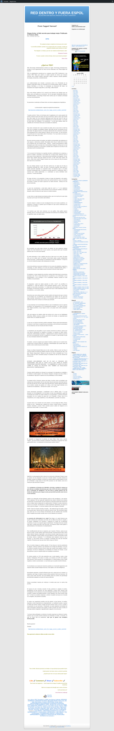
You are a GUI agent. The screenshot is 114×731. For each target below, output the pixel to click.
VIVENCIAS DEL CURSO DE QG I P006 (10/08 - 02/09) (80, 366)
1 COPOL (75, 197)
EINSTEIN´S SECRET (77, 328)
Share (47, 708)
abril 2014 (75, 94)
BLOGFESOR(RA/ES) (77, 322)
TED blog (75, 347)
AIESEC (75, 318)
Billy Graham (38, 702)
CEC (74, 243)
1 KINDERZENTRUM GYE (78, 213)
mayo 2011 (75, 137)
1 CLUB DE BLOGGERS (78, 195)
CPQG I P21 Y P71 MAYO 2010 (80, 252)
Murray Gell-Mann (55, 707)
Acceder (75, 374)
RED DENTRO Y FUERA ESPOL (57, 13)
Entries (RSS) (52, 726)
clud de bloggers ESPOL (78, 323)
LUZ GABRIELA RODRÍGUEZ (79, 305)
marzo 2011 (75, 140)
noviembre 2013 (76, 100)
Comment (44, 702)
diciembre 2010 (76, 144)
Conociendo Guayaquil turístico (79, 325)
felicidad (52, 704)
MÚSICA (75, 270)
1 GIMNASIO (76, 210)
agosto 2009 (76, 164)
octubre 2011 (76, 131)
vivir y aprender (76, 350)
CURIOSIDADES (76, 256)
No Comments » (50, 716)
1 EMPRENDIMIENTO (77, 202)
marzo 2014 (75, 95)
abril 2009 (75, 169)
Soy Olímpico (76, 290)
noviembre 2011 (76, 130)
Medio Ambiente (76, 267)
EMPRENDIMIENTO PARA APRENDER (39, 703)
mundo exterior (46, 707)
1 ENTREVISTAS (51, 712)
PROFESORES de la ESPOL (79, 273)
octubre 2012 (76, 116)
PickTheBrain (76, 344)
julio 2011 (75, 135)
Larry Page (37, 707)
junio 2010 (75, 151)
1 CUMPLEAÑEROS (77, 200)
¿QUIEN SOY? (76, 182)
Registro (75, 373)
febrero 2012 (76, 126)
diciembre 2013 (76, 99)
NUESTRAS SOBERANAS (78, 272)
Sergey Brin (43, 708)
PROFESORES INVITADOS (79, 274)
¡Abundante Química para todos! (80, 315)
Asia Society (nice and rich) (78, 319)
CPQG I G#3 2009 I (77, 251)
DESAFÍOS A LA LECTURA (79, 258)
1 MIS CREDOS (59, 712)
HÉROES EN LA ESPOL (78, 264)
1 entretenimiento (42, 712)
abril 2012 (75, 124)
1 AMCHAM (75, 185)
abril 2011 (75, 139)
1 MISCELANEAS (77, 221)
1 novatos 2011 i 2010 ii (78, 223)
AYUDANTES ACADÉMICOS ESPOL (80, 241)
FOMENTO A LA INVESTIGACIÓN (48, 714)
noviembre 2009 (76, 160)
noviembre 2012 (76, 115)
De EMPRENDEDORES (78, 327)
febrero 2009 (76, 171)
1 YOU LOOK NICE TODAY (79, 237)
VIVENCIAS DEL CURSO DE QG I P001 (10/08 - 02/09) (80, 364)
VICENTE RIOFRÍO (44, 709)
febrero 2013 (76, 111)
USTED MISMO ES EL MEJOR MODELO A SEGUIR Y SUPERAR (79, 355)
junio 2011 (75, 136)
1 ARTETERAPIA (76, 187)
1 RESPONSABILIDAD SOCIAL (79, 229)
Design (56, 702)
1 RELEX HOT (76, 226)
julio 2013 (75, 105)
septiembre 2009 (76, 162)
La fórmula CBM (76, 339)
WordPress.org (76, 378)
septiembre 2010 (76, 147)
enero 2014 (75, 97)
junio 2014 (75, 91)
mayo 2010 (75, 152)
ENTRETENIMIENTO (40, 704)
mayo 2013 (75, 107)
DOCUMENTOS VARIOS (78, 259)
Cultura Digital (76, 254)
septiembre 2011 (76, 132)
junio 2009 (75, 166)
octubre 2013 (76, 101)
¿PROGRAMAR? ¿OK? (78, 302)
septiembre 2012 (76, 117)
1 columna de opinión (77, 196)
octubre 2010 (76, 146)
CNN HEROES (76, 324)
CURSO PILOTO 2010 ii (78, 257)
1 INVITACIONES (77, 212)
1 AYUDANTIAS (76, 189)
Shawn (51, 708)
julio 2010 (75, 150)
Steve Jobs (63, 708)
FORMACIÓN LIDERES (36, 706)
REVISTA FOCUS (77, 345)
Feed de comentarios (77, 377)
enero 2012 (75, 127)
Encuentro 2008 (76, 262)
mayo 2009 (75, 167)
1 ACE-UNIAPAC (38, 711)
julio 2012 (75, 120)
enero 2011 (75, 142)
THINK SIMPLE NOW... (78, 309)
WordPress (68, 725)
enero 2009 (75, 172)
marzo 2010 (75, 155)
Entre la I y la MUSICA (78, 304)
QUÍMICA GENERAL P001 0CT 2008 (81, 287)
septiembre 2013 (76, 102)
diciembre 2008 (76, 174)
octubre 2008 (76, 176)
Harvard (56, 706)
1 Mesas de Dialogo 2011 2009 (79, 218)
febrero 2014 (76, 96)
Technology (36, 709)
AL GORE (45, 699)
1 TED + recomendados (78, 234)
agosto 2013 (76, 104)
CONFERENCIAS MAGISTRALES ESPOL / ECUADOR (80, 249)
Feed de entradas (77, 376)
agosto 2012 (76, 119)
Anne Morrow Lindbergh (54, 699)
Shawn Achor (57, 708)
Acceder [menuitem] (6, 1)
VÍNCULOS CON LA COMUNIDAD (58, 709)
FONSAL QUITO (76, 333)
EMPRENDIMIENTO (35, 714)
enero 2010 (75, 157)
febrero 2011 (76, 141)
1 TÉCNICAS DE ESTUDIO (79, 233)
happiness (45, 706)
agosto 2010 (76, 149)
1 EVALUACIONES (77, 207)
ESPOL (47, 39)
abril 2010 (75, 154)
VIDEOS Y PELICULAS (78, 296)
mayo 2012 (75, 122)
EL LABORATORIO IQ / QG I (79, 329)
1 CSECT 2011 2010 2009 (78, 198)
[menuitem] (1, 1)
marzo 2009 (75, 170)
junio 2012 (75, 121)
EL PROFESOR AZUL (77, 330)
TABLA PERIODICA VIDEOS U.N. (80, 346)
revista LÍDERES (76, 308)
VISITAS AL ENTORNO (78, 298)
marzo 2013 (75, 110)
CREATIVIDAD (50, 702)
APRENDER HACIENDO (41, 701)
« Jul (73, 86)
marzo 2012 (75, 125)
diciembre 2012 (76, 114)
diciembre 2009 (76, 159)
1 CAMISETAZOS (77, 193)
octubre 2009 (76, 161)
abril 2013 (75, 109)
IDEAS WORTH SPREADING (79, 336)
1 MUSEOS (75, 222)
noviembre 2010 (76, 145)
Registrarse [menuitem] (13, 1)
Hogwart (61, 706)
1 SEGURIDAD (76, 230)
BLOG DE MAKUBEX (77, 320)
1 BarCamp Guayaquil (77, 190)
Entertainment (31, 704)
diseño (60, 702)
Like (41, 707)
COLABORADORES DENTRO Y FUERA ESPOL (51, 713)
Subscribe (30, 709)
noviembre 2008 (76, 175)
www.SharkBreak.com (80, 46)
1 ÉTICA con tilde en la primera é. (80, 206)
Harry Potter (51, 706)
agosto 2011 (76, 134)
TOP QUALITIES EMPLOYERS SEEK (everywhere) (79, 294)
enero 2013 (75, 112)
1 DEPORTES (76, 201)
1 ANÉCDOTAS (76, 186)
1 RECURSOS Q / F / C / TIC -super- (80, 317)
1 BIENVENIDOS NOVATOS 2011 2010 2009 (53, 711)
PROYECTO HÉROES (78, 307)
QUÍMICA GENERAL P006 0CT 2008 (81, 288)
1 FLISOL (75, 208)
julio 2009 (75, 165)
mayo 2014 (75, 92)
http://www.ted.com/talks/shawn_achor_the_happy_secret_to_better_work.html (47, 110)
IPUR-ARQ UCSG (77, 338)
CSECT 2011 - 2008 (77, 253)
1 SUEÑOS (75, 232)
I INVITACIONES (76, 266)
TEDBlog (75, 349)
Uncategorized (76, 295)
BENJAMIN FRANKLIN (53, 701)
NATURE (75, 340)
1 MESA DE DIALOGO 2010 (79, 217)
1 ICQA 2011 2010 (77, 211)
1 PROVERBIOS (76, 224)
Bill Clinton (62, 701)
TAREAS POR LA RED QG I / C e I (80, 292)
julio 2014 (75, 90)
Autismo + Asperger (77, 240)
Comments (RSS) (60, 726)
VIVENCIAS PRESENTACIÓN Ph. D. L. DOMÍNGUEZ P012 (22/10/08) (80, 359)
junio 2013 (75, 106)
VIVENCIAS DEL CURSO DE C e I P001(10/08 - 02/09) (80, 362)
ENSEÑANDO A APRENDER (57, 703)
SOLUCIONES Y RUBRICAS (79, 289)
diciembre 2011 (76, 129)
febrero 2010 (76, 156)
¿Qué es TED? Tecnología (36, 699)
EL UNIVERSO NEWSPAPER (79, 303)
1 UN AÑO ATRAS (77, 235)
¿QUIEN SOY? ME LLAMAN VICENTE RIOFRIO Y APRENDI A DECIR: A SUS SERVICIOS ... (79, 368)
